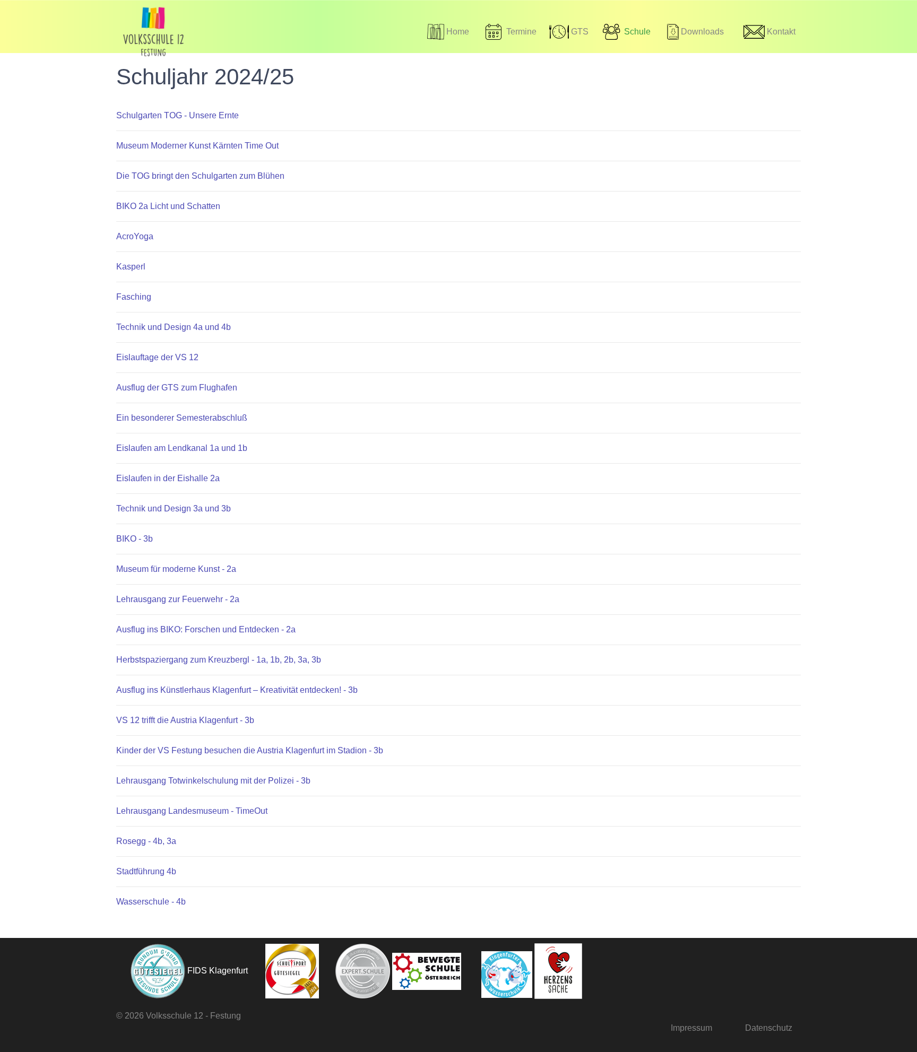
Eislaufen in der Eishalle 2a (168, 478)
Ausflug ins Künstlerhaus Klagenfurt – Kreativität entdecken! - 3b (237, 689)
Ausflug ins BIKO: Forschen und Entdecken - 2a (206, 629)
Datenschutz (768, 1027)
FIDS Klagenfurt (217, 970)
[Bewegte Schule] (426, 970)
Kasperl (130, 266)
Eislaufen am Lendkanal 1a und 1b (181, 448)
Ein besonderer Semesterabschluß (181, 417)
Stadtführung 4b (146, 871)
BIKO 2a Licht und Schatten (168, 206)
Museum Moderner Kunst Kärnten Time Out (197, 145)
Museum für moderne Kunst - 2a (176, 568)
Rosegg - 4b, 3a (146, 841)
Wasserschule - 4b (151, 901)
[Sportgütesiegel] (284, 970)
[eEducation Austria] (355, 970)
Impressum (691, 1027)
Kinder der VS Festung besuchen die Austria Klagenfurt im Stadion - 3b (249, 750)
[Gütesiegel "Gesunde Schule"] (150, 970)
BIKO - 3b (134, 538)
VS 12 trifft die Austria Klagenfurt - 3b (185, 720)
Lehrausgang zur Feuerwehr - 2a (177, 599)
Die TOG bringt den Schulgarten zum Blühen (200, 175)
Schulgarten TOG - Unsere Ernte (177, 115)
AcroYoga (134, 236)
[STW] (497, 970)
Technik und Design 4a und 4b (173, 327)
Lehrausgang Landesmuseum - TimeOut (191, 810)
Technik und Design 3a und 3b (173, 508)
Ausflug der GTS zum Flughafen (176, 387)
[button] (625, 31)
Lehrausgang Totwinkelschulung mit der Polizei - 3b (213, 780)
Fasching (133, 296)
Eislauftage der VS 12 (157, 357)
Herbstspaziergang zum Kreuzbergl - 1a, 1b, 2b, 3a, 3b (218, 659)
